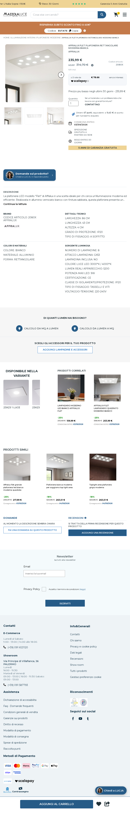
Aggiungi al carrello (56, 804)
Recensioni (76, 658)
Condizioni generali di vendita (20, 712)
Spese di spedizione (15, 742)
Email (27, 566)
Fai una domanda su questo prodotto (32, 530)
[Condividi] (107, 804)
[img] (92, 65)
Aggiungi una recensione (97, 532)
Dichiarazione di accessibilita (19, 699)
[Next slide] (61, 75)
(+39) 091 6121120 (18, 647)
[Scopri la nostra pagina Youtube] (80, 719)
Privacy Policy (32, 589)
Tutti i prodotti (78, 671)
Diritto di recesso (13, 724)
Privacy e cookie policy (83, 646)
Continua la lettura (15, 204)
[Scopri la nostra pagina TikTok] (88, 719)
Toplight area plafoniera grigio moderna (100, 486)
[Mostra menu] (125, 14)
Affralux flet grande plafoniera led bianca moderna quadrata (13, 487)
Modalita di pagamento (17, 730)
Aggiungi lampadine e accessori (65, 349)
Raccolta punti (11, 748)
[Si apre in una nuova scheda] (74, 703)
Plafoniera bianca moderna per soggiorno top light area (59, 486)
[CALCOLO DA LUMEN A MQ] (75, 328)
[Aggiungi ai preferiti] (98, 804)
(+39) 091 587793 (18, 685)
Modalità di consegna (16, 736)
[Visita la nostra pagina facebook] (73, 719)
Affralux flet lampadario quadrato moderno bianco (106, 408)
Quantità (73, 98)
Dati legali (76, 652)
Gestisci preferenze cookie (85, 677)
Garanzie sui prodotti (15, 718)
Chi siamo (76, 640)
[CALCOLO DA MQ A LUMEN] (19, 328)
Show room (77, 664)
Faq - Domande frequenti (18, 706)
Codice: (63, 30)
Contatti (9, 625)
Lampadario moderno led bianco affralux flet (69, 408)
